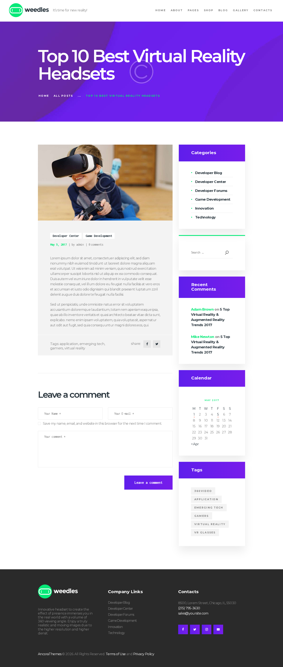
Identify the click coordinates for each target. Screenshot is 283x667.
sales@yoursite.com (193, 613)
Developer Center (66, 236)
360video (203, 491)
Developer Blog (208, 173)
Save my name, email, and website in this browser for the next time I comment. (102, 424)
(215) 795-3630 (189, 608)
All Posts (63, 95)
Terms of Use (116, 654)
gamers (56, 348)
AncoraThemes (50, 654)
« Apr (195, 444)
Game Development (99, 236)
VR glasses (205, 532)
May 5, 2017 (58, 244)
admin (80, 244)
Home (44, 95)
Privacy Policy (143, 654)
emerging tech (92, 344)
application (69, 344)
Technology (205, 217)
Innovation (204, 208)
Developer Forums (211, 191)
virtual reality (74, 348)
